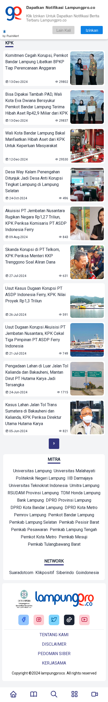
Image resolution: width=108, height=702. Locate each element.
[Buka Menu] (74, 694)
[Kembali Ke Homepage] (13, 694)
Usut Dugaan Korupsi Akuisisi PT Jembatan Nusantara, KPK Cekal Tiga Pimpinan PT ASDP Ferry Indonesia (35, 337)
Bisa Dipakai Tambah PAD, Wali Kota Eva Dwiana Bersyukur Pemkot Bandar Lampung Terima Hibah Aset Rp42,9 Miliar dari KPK (36, 104)
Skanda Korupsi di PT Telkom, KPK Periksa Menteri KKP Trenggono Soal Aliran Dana (32, 256)
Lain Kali (63, 30)
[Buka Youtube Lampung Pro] (84, 620)
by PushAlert (11, 36)
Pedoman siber (54, 653)
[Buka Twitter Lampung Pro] (54, 620)
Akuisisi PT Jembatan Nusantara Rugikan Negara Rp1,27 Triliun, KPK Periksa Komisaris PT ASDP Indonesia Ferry (36, 220)
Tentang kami (54, 634)
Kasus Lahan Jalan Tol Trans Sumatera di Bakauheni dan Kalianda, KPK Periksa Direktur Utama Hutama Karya (33, 414)
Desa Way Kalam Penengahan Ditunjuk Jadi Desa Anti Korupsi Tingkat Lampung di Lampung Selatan (34, 181)
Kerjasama (54, 663)
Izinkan (92, 30)
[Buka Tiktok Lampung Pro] (69, 620)
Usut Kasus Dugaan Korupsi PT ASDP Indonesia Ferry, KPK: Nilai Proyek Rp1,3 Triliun (35, 294)
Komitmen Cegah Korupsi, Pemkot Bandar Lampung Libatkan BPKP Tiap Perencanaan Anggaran (36, 62)
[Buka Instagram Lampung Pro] (39, 620)
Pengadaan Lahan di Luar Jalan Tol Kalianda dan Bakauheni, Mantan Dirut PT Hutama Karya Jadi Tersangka (36, 375)
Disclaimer (54, 644)
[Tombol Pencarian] (54, 694)
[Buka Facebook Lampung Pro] (23, 620)
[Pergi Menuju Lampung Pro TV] (95, 694)
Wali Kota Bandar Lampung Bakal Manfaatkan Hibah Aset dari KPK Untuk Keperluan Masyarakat (35, 139)
